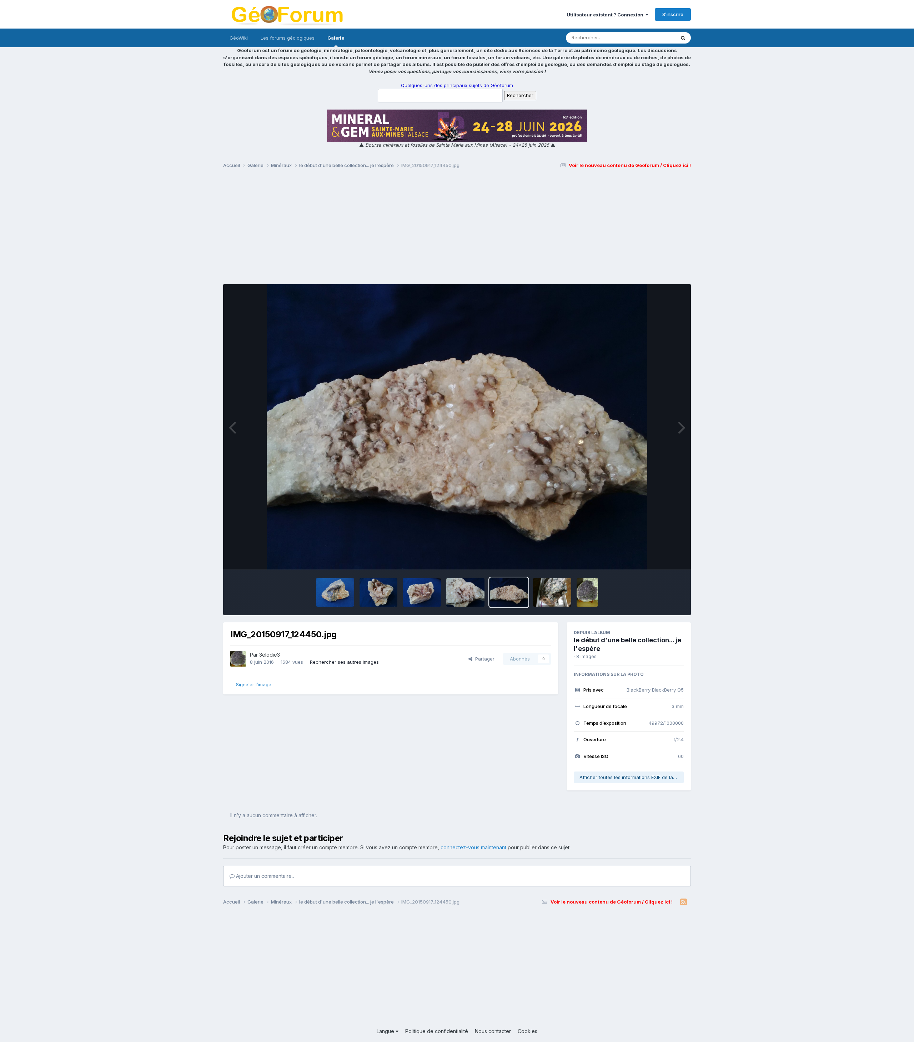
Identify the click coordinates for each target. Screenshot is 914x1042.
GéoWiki (239, 38)
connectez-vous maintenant (473, 847)
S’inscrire (672, 14)
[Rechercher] (683, 38)
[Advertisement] (457, 229)
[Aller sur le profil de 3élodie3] (238, 659)
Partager (483, 659)
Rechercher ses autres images (344, 662)
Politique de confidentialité (436, 1031)
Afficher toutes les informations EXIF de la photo (631, 777)
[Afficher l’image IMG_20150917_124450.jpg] (509, 592)
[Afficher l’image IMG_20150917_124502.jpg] (465, 592)
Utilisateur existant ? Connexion (606, 14)
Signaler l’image (253, 684)
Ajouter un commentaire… (265, 876)
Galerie (335, 38)
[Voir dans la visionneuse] (457, 427)
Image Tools (661, 557)
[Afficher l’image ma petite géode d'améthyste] (587, 592)
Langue (386, 1031)
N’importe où (652, 37)
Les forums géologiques (288, 38)
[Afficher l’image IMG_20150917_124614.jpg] (422, 592)
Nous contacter (493, 1031)
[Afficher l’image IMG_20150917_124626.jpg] (379, 592)
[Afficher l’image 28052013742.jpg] (552, 592)
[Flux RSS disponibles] (683, 902)
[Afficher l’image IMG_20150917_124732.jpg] (335, 592)
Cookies (527, 1031)
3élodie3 (269, 655)
